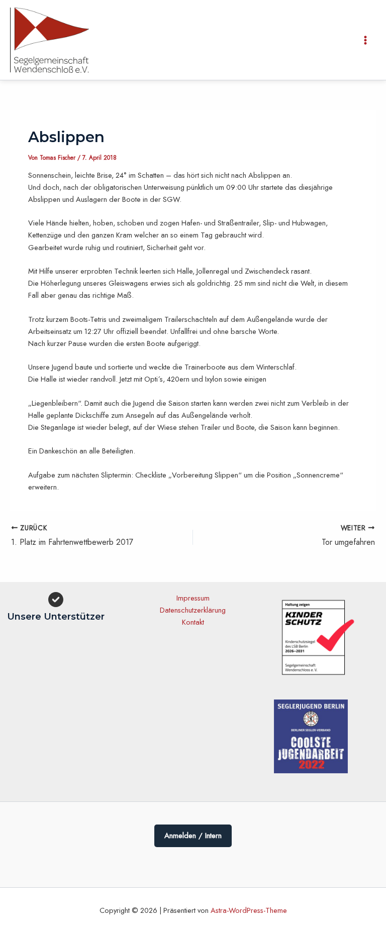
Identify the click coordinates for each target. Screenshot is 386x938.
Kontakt (193, 622)
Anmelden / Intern (193, 835)
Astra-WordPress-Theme (249, 910)
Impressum (193, 598)
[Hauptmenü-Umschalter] (365, 40)
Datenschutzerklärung (193, 610)
